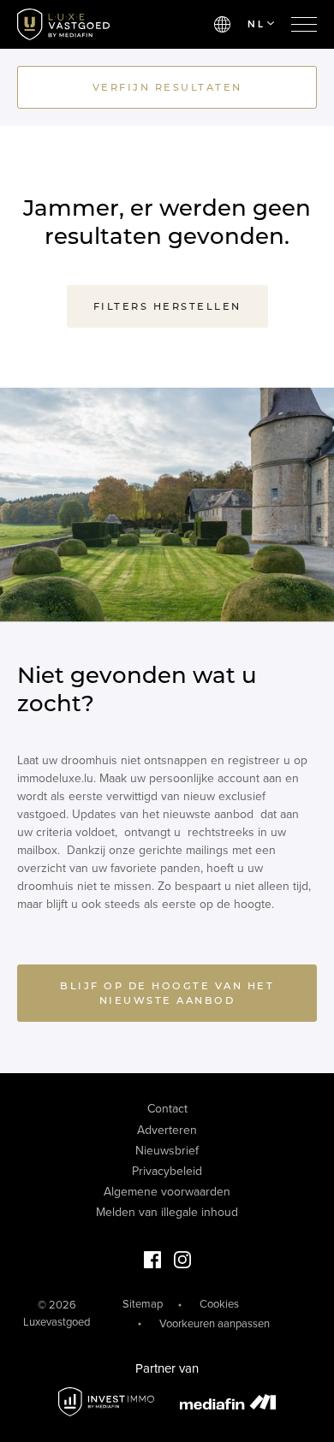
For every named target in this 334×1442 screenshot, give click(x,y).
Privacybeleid (167, 1171)
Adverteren (167, 1130)
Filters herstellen (167, 306)
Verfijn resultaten (167, 87)
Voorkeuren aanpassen (214, 1324)
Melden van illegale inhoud (167, 1212)
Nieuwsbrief (167, 1150)
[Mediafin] (228, 1401)
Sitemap (142, 1304)
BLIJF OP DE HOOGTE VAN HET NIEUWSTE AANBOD (167, 993)
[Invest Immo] (106, 1402)
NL (256, 24)
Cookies (219, 1304)
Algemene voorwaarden (167, 1191)
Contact (167, 1108)
